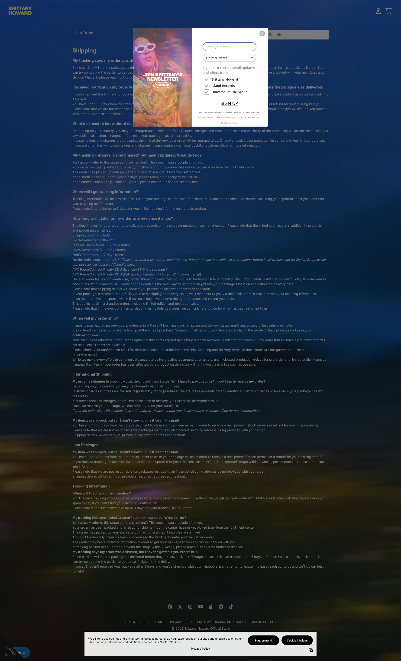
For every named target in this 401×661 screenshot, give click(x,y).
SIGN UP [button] (229, 103)
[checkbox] (230, 79)
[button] (262, 33)
